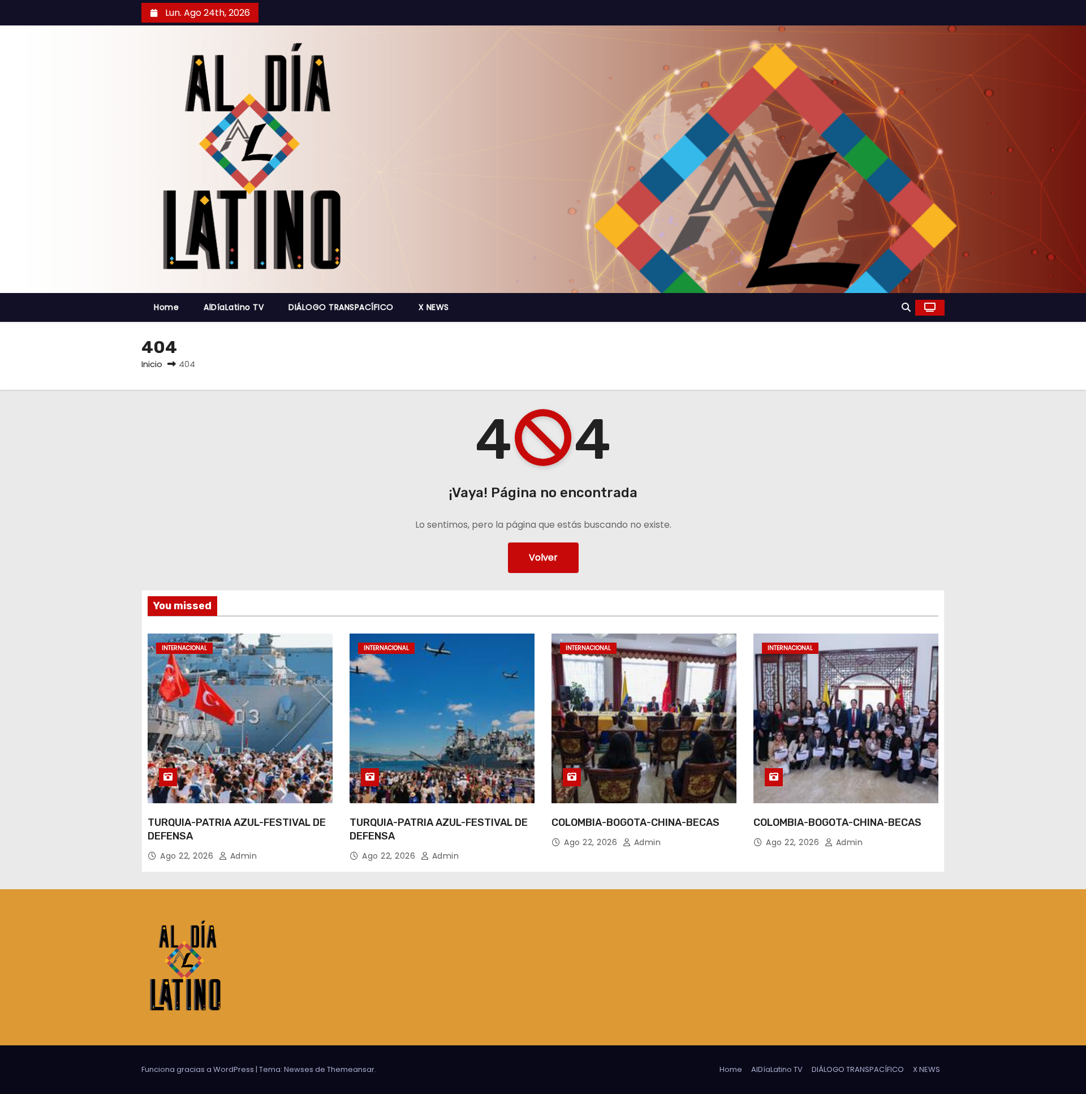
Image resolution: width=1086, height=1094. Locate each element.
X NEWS (434, 307)
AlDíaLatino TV (234, 307)
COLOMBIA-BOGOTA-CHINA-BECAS (635, 822)
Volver (543, 557)
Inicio (151, 364)
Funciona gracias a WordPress (198, 1069)
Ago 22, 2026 (188, 856)
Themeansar (350, 1069)
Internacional (184, 648)
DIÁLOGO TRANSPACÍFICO (341, 307)
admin (242, 856)
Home (166, 307)
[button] (906, 307)
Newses (298, 1069)
